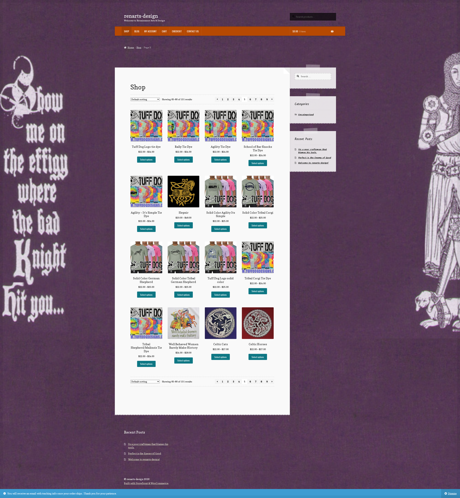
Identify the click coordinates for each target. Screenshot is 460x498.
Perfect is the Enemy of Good (314, 157)
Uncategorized (306, 114)
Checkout (177, 31)
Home (131, 47)
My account (150, 31)
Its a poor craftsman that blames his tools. (312, 151)
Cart (164, 31)
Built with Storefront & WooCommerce (146, 483)
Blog (136, 31)
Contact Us (193, 31)
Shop (126, 31)
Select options (146, 159)
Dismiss (452, 493)
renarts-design (141, 16)
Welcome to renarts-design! (313, 163)
